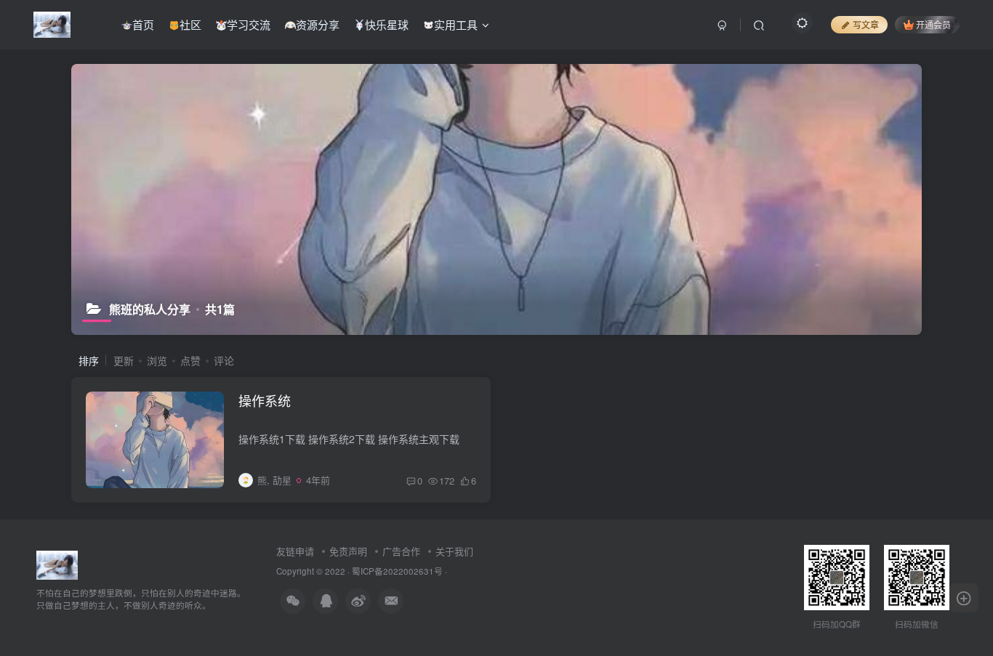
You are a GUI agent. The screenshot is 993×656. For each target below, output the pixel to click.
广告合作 (401, 551)
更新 (123, 360)
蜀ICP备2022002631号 (397, 571)
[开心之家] (57, 563)
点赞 (190, 360)
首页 (143, 24)
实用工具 (456, 24)
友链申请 (295, 551)
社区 (190, 24)
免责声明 (348, 551)
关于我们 (454, 551)
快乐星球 (387, 24)
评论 (224, 360)
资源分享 (317, 24)
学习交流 (248, 24)
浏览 (157, 360)
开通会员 (933, 24)
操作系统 (264, 400)
